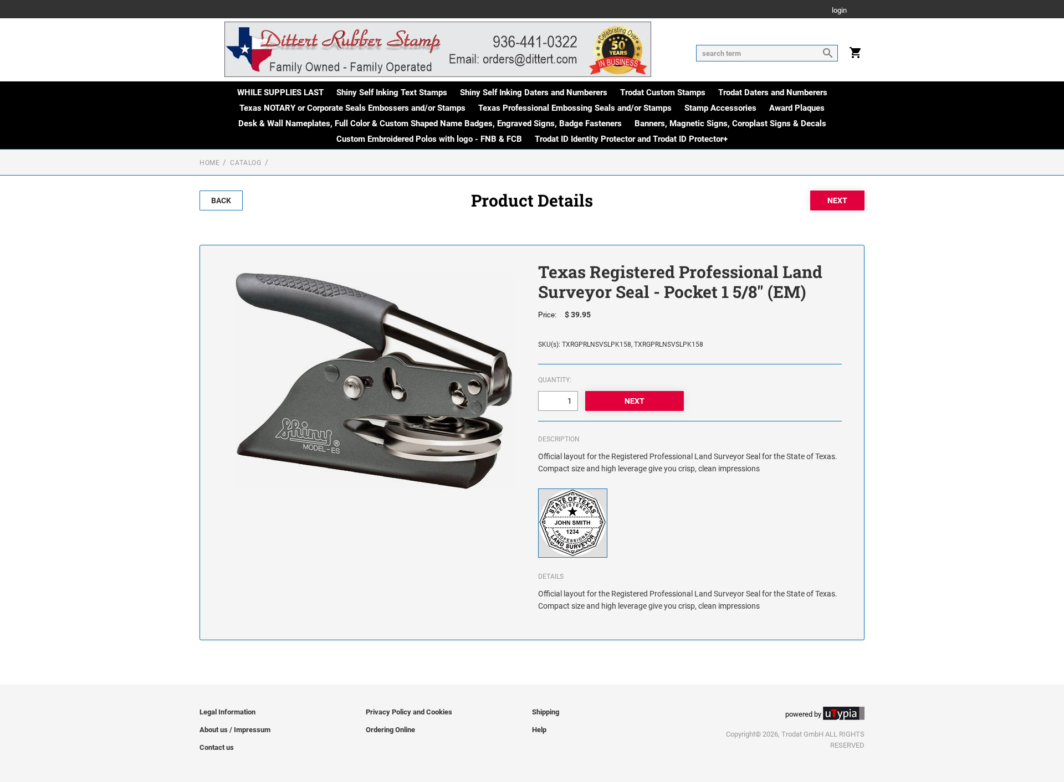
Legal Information (227, 712)
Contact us (217, 747)
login (839, 10)
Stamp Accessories (720, 108)
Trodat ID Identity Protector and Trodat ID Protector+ (631, 139)
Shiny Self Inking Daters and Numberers (533, 92)
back (221, 200)
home (209, 163)
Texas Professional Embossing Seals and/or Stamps (575, 108)
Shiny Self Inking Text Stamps (391, 92)
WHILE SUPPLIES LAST (280, 92)
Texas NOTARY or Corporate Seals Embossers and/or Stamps (352, 108)
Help (539, 730)
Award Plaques (797, 108)
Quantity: (554, 380)
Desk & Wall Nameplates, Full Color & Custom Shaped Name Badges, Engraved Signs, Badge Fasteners (430, 123)
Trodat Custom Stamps (662, 92)
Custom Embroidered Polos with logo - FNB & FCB (429, 139)
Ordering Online (390, 730)
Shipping (545, 712)
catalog (245, 163)
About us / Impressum (235, 730)
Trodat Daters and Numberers (772, 92)
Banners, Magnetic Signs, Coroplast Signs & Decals (730, 123)
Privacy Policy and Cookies (409, 712)
